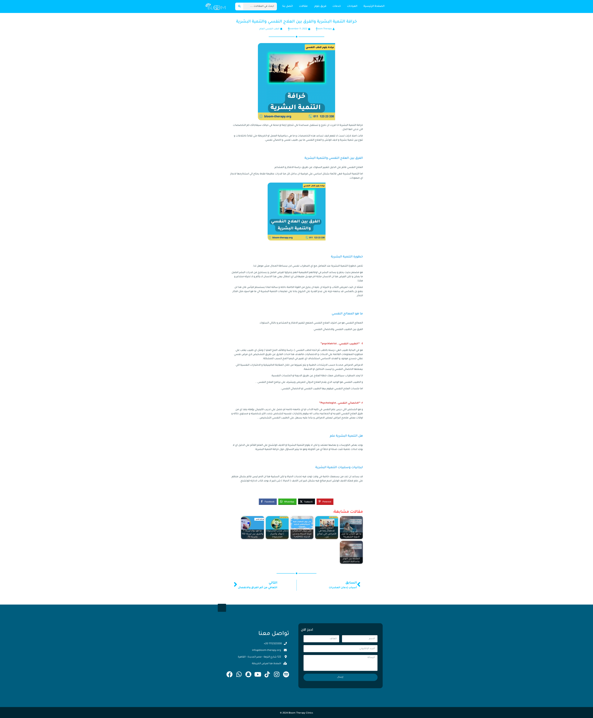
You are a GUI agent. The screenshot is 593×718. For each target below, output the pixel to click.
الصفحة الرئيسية (374, 6)
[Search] (239, 6)
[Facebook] (229, 674)
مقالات (303, 6)
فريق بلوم (320, 6)
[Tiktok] (267, 674)
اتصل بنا (287, 6)
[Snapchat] (248, 674)
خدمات (336, 6)
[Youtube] (258, 674)
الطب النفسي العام (269, 29)
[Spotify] (286, 674)
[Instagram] (276, 674)
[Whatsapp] (239, 674)
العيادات (352, 6)
